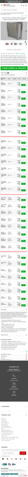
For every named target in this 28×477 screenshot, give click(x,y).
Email (22, 15)
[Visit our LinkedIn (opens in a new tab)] (25, 459)
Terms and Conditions (6, 434)
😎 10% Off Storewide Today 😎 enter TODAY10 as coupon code (14, 1)
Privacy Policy (4, 424)
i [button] (25, 42)
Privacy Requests (5, 425)
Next (26, 31)
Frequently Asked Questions (7, 433)
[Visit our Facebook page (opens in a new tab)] (7, 459)
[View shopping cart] (26, 5)
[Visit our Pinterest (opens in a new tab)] (16, 459)
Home (2, 13)
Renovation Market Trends (7, 431)
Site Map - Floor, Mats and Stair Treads (9, 437)
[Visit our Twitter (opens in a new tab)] (11, 459)
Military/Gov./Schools (5, 430)
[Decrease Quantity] (22, 82)
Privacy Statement (5, 422)
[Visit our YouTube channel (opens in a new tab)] (3, 459)
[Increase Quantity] (25, 82)
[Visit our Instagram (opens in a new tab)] (20, 459)
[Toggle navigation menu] (1, 5)
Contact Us (3, 419)
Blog (2, 428)
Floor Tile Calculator (5, 440)
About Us (3, 418)
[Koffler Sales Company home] (9, 5)
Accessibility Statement (6, 427)
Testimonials (4, 421)
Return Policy (4, 435)
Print (26, 15)
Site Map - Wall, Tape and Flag (8, 438)
